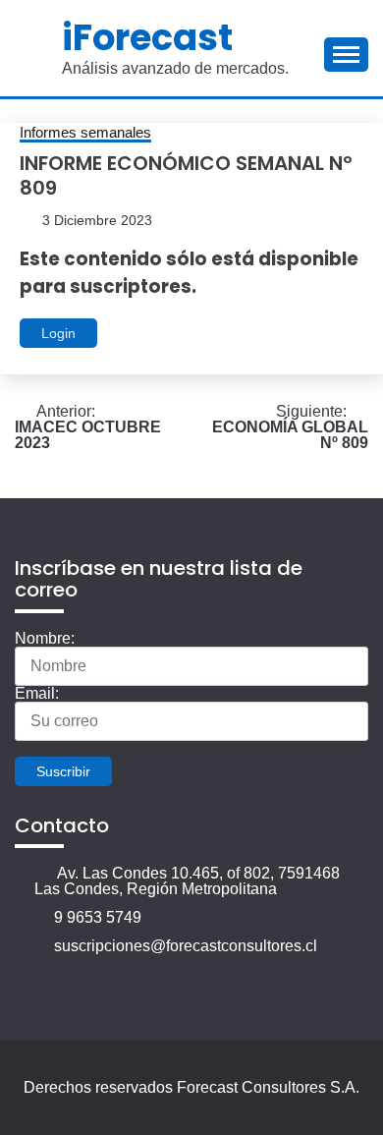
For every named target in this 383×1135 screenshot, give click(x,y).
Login (58, 333)
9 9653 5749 (97, 917)
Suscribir (63, 771)
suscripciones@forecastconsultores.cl (185, 945)
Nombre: (45, 638)
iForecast (147, 37)
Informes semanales (85, 133)
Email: (37, 693)
